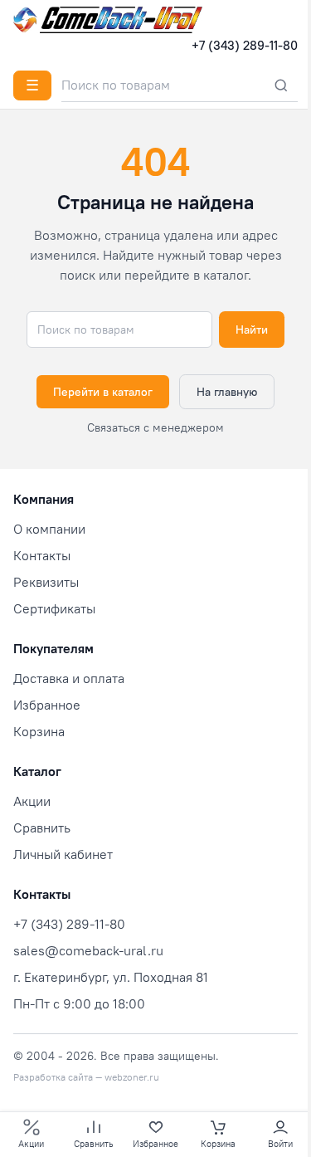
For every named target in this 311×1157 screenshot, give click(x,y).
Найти (252, 329)
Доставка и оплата (68, 678)
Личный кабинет (63, 854)
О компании (49, 528)
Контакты (41, 555)
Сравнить (41, 827)
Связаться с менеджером (155, 427)
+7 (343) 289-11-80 (245, 45)
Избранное (46, 704)
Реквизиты (46, 582)
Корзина (39, 731)
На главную (227, 391)
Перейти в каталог (103, 391)
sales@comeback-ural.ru (88, 950)
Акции (32, 801)
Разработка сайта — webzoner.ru (86, 1077)
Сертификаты (54, 608)
